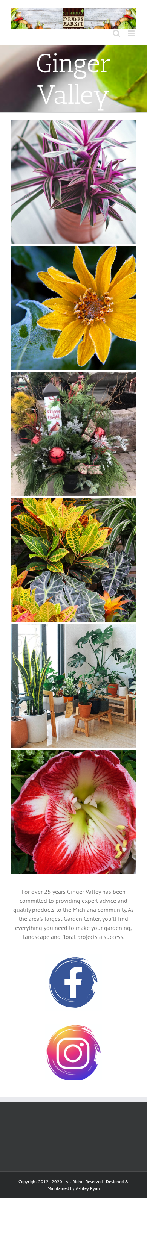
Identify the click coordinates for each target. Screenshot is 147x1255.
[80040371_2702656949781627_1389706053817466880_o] (73, 560)
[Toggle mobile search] (116, 33)
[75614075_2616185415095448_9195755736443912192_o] (73, 308)
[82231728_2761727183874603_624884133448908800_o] (73, 812)
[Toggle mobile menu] (132, 33)
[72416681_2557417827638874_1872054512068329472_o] (73, 182)
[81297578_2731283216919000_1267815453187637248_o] (73, 686)
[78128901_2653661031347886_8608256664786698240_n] (73, 434)
